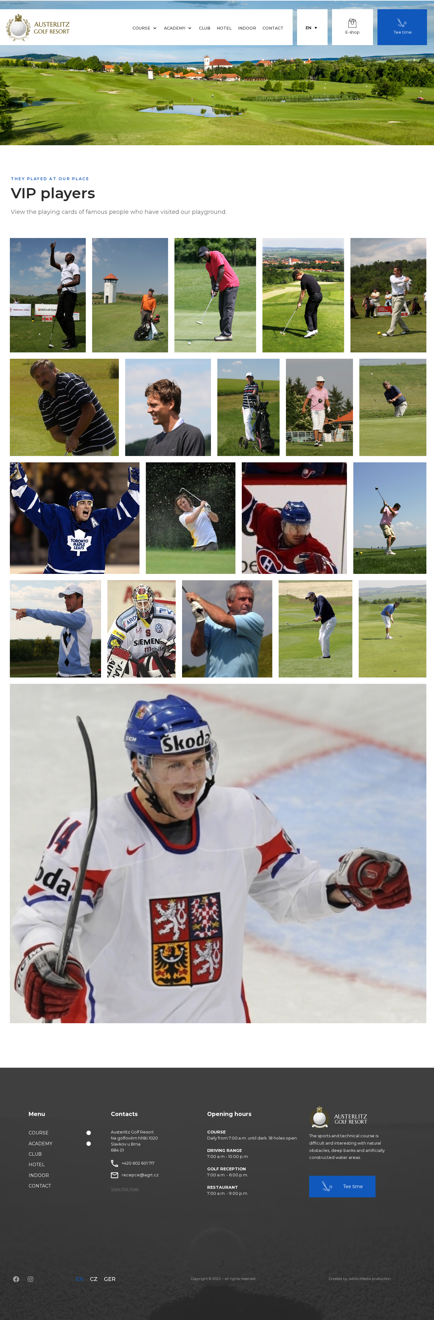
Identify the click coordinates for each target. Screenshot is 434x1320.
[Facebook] (16, 1279)
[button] (125, 1189)
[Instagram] (30, 1279)
